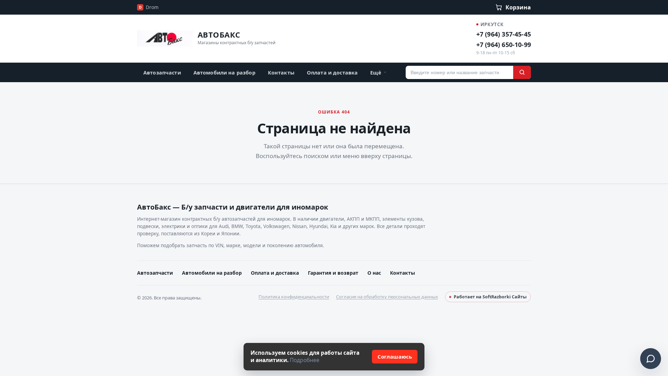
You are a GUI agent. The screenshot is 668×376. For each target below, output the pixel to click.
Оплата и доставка (332, 72)
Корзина (518, 7)
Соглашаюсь (394, 356)
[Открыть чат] (650, 358)
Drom (149, 7)
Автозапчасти (162, 72)
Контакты (281, 72)
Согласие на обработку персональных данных (387, 296)
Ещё (375, 72)
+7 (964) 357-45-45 (503, 34)
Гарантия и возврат (333, 272)
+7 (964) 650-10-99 (503, 44)
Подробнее (304, 360)
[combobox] (459, 72)
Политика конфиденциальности (294, 296)
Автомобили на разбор (224, 72)
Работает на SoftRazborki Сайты (490, 297)
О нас (374, 272)
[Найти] (522, 72)
